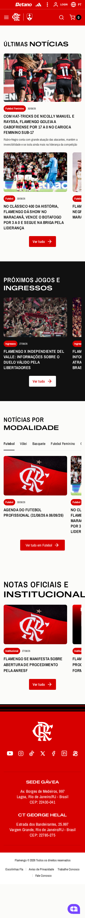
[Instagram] (20, 753)
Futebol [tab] (9, 443)
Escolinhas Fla (14, 869)
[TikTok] (31, 753)
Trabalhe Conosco (69, 869)
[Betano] (23, 4)
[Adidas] (38, 4)
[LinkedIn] (64, 753)
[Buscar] (61, 17)
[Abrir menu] (6, 17)
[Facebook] (53, 753)
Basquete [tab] (39, 443)
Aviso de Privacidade (41, 869)
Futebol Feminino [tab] (63, 443)
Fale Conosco (43, 876)
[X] (42, 753)
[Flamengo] (23, 17)
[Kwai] (75, 753)
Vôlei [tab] (23, 443)
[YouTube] (10, 753)
